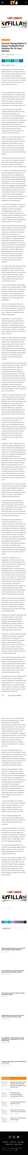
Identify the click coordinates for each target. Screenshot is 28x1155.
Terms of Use (9, 1144)
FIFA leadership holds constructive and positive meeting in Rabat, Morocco (16, 1094)
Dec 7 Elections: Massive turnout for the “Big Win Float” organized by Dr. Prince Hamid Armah (13, 1039)
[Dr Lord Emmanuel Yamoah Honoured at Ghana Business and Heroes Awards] (14, 962)
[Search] (25, 2)
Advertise (5, 1142)
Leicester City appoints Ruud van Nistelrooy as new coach (14, 1062)
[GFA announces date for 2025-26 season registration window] (14, 984)
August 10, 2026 (13, 1098)
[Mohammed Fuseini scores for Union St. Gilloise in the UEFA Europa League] (14, 1006)
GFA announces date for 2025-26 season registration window (13, 993)
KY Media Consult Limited (16, 1148)
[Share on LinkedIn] (21, 60)
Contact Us (13, 1142)
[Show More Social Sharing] (24, 60)
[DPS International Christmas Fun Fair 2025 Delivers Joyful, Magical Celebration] (14, 939)
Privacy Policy (18, 1144)
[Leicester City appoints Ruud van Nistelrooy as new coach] (14, 1052)
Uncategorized (5, 39)
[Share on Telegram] (12, 60)
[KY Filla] (14, 2)
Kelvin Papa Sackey (10, 54)
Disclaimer (21, 1142)
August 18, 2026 (5, 1089)
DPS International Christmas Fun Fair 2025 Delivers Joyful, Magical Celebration (13, 949)
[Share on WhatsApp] (8, 60)
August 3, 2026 (13, 1121)
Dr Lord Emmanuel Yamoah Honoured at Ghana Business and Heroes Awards (13, 971)
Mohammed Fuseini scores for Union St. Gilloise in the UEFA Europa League (13, 1016)
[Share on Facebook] (4, 60)
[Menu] (3, 2)
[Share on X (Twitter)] (17, 60)
